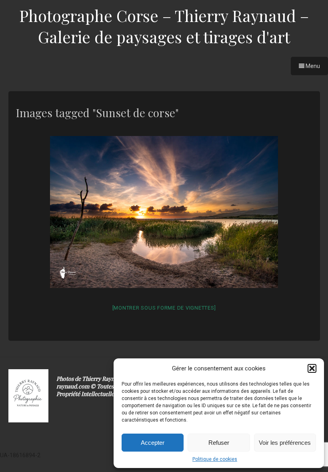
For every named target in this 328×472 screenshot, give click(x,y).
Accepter (152, 442)
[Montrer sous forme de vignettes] (164, 308)
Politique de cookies (214, 459)
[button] (312, 368)
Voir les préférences (285, 442)
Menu (312, 66)
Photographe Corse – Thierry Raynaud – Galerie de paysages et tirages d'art (164, 26)
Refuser (218, 442)
